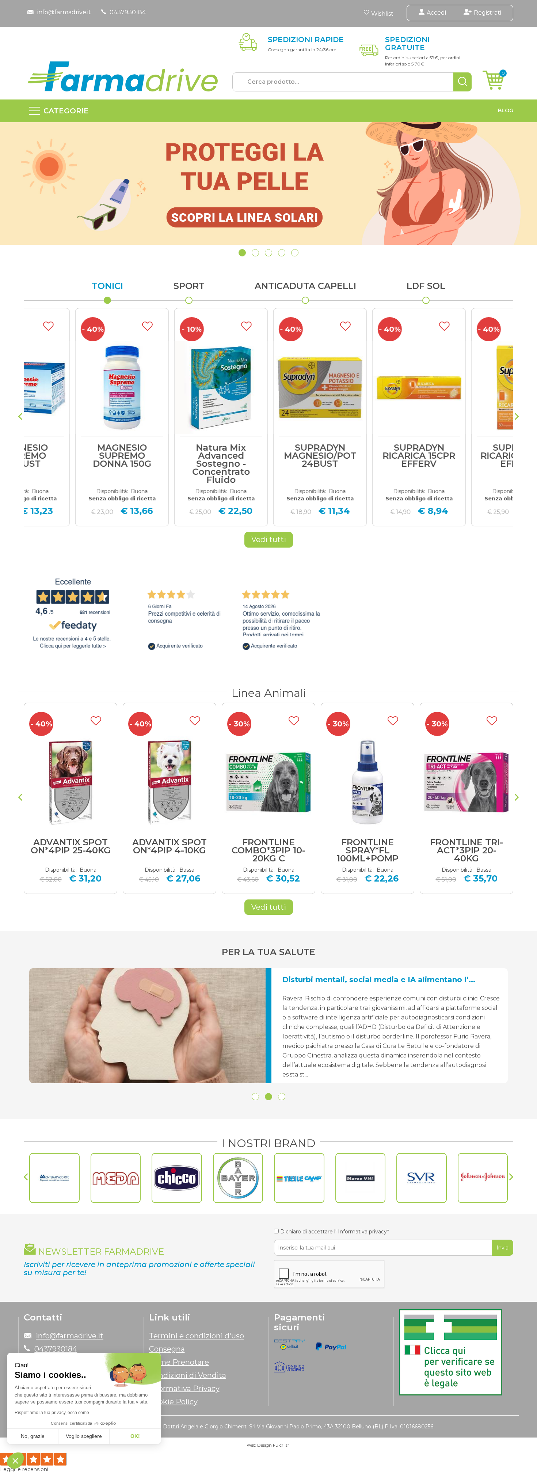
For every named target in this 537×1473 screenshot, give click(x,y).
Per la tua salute (268, 952)
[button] (242, 252)
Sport (189, 286)
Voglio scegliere (84, 1436)
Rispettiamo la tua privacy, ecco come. (52, 1412)
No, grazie (33, 1436)
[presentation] (20, 417)
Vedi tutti (268, 539)
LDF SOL (426, 286)
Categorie (66, 110)
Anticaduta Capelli (305, 286)
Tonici (107, 286)
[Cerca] (462, 81)
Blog (505, 110)
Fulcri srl (281, 1445)
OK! (135, 1436)
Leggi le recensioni (24, 1469)
